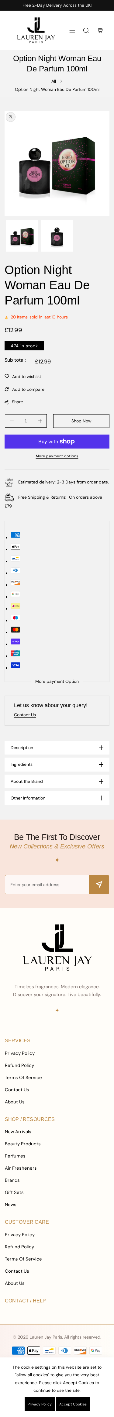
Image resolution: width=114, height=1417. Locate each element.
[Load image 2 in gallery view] (57, 236)
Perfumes (15, 1156)
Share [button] (17, 401)
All (53, 81)
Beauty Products (23, 1144)
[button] (72, 30)
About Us (15, 1102)
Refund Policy (19, 1065)
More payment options (57, 456)
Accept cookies (73, 1404)
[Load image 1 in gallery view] (22, 236)
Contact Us (17, 1090)
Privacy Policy (20, 1053)
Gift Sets (14, 1192)
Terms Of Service (23, 1078)
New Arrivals (18, 1132)
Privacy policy (40, 1404)
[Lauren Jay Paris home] (57, 947)
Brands (12, 1180)
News (10, 1205)
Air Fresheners (21, 1168)
